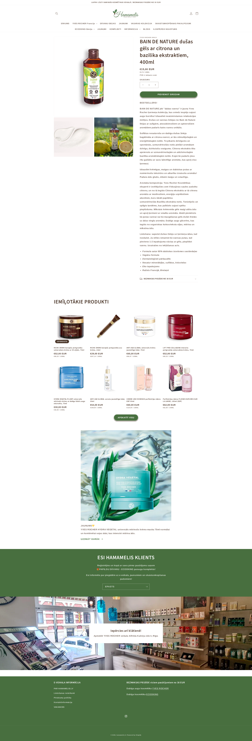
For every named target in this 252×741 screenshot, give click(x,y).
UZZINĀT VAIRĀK (90, 539)
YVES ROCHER (160, 688)
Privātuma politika (62, 698)
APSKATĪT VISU (126, 417)
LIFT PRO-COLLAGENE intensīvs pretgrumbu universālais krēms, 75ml (178, 349)
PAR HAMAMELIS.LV (63, 688)
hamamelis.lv (121, 735)
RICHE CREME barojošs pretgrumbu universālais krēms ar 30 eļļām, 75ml (69, 349)
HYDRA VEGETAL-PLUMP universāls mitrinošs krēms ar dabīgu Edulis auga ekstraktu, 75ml (69, 401)
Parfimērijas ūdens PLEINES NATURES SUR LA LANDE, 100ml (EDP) (180, 400)
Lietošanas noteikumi (64, 693)
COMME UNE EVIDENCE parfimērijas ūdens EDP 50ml (144, 400)
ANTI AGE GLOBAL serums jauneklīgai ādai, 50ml (107, 400)
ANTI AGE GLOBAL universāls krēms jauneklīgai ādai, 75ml (141, 349)
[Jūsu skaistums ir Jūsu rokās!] (146, 587)
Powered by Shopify (134, 735)
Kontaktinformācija (63, 702)
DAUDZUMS (145, 80)
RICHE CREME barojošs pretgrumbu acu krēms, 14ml (106, 349)
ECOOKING (152, 694)
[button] (57, 13)
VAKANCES (59, 707)
